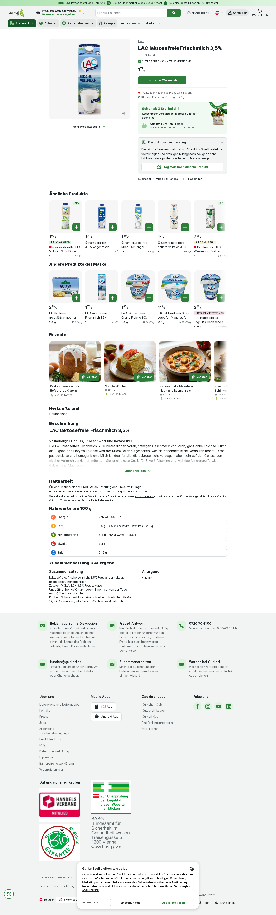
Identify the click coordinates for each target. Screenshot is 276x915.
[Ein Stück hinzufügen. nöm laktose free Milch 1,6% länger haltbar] (149, 227)
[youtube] (218, 706)
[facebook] (197, 706)
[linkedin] (229, 706)
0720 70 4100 (200, 623)
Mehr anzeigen (200, 158)
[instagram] (208, 706)
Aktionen (51, 23)
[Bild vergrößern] (124, 113)
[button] (237, 12)
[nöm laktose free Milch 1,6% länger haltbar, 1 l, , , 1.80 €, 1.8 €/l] (137, 216)
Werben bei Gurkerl (204, 662)
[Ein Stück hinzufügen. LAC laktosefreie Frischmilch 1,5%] (113, 298)
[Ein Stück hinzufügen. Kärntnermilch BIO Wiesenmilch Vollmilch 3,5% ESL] (221, 227)
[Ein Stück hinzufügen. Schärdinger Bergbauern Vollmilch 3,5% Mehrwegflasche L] (185, 227)
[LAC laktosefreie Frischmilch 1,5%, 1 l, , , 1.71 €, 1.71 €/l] (101, 286)
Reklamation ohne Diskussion (73, 623)
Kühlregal (144, 178)
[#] (111, 797)
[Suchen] (174, 13)
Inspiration (128, 23)
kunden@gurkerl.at (65, 662)
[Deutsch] (219, 13)
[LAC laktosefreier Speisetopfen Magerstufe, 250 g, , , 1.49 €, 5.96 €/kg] (174, 286)
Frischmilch (194, 178)
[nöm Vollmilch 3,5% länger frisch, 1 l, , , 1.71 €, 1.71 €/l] (101, 216)
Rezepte (110, 23)
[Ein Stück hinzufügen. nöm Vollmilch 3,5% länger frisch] (113, 227)
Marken (150, 23)
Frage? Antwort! (132, 623)
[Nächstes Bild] (219, 216)
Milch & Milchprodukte (169, 178)
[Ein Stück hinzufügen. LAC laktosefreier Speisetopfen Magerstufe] (185, 298)
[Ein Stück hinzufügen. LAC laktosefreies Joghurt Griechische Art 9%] (221, 298)
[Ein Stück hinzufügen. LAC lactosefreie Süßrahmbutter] (76, 298)
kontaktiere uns (144, 496)
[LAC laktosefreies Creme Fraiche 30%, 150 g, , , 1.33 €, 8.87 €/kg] (137, 286)
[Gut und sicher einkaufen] (59, 842)
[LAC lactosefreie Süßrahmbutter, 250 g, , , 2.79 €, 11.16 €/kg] (65, 286)
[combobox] (131, 13)
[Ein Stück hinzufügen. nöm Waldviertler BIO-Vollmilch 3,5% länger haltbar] (76, 227)
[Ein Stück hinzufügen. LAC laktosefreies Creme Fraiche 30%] (149, 298)
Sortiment (22, 23)
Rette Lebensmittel (81, 23)
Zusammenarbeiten (135, 662)
